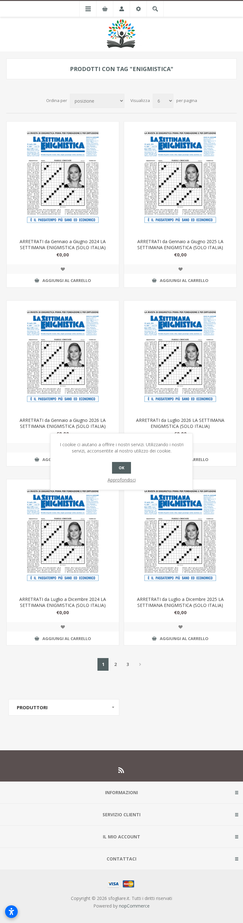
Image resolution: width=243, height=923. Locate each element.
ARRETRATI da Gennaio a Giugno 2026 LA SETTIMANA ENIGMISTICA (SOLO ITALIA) (63, 423)
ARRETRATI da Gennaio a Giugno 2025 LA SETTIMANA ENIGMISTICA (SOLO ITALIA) (180, 244)
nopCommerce (134, 906)
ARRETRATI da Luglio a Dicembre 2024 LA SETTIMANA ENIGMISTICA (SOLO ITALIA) (62, 602)
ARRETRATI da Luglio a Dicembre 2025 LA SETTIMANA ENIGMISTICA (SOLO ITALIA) (180, 602)
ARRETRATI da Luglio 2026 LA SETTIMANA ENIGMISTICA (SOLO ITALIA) (180, 423)
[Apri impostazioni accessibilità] (11, 911)
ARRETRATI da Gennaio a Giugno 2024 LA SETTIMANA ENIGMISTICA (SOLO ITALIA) (63, 244)
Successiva (140, 664)
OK (121, 467)
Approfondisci (122, 480)
